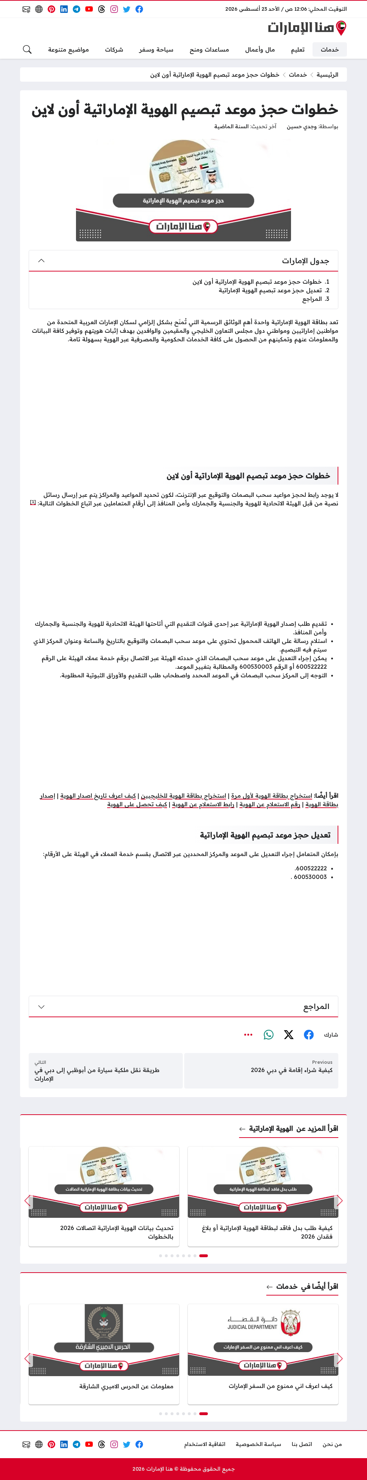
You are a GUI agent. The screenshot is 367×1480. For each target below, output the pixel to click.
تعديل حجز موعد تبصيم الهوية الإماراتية (274, 290)
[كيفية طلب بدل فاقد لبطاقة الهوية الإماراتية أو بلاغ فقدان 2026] (263, 1197)
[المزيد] (248, 1035)
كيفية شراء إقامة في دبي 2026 (292, 1069)
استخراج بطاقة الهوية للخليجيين (183, 795)
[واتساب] (268, 1035)
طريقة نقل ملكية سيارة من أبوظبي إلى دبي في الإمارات (96, 1074)
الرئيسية (327, 74)
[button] (203, 1255)
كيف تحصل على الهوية (137, 804)
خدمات (298, 74)
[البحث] (27, 49)
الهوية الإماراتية (271, 1128)
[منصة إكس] (288, 1035)
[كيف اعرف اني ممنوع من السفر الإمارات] (263, 1354)
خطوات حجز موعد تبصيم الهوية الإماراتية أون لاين (260, 281)
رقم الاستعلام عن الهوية (269, 804)
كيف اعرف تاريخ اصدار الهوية (98, 795)
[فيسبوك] (309, 1035)
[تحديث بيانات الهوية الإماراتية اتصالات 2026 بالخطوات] (104, 1197)
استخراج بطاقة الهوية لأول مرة (271, 795)
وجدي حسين (302, 126)
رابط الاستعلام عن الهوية (203, 804)
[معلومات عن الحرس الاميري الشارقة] (104, 1354)
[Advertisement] (183, 399)
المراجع (315, 298)
